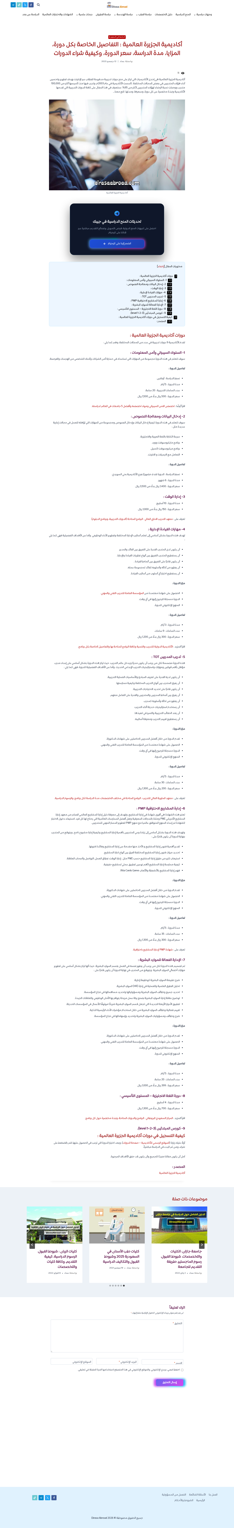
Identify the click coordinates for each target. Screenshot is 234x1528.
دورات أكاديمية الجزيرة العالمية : (157, 276)
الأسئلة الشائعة (197, 1495)
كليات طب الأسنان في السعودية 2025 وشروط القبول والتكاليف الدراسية (121, 1256)
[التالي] (32, 1245)
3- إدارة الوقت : (160, 288)
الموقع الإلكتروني (81, 1362)
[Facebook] (31, 4)
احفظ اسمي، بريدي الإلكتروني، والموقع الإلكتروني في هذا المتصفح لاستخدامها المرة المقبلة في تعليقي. (129, 1369)
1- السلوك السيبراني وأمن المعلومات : (148, 280)
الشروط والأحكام (184, 1500)
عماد (122, 61)
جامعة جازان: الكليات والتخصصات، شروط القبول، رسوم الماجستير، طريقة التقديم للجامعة (181, 1259)
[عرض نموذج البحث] (38, 5)
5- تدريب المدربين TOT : (156, 297)
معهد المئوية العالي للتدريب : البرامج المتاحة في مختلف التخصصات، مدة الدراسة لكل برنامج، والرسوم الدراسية (114, 798)
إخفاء (161, 267)
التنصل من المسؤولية (174, 1495)
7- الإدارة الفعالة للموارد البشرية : (151, 305)
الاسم (178, 1363)
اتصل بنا (213, 1495)
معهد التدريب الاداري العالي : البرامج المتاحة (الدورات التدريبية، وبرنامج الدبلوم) (132, 519)
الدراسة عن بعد (30, 15)
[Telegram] (225, 1520)
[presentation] (179, 1225)
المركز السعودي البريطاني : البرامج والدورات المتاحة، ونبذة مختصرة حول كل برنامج (129, 1118)
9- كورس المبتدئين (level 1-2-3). (150, 313)
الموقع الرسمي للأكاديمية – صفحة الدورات (146, 1143)
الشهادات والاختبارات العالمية (57, 15)
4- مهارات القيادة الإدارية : (155, 293)
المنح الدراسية (183, 15)
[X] (25, 4)
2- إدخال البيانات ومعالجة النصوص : (148, 284)
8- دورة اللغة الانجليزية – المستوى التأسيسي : (144, 309)
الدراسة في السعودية (117, 37)
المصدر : (163, 321)
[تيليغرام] (13, 4)
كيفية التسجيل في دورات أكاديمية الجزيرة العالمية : (147, 317)
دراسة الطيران (103, 15)
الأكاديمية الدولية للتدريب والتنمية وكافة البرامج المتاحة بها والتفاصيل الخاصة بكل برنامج (125, 647)
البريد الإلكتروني (128, 1362)
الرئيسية (200, 1500)
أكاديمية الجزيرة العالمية (172, 1173)
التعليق (177, 1324)
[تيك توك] (19, 4)
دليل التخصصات (163, 15)
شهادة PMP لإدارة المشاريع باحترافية (153, 950)
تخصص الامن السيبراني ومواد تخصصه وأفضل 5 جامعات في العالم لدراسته (133, 406)
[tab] (124, 1285)
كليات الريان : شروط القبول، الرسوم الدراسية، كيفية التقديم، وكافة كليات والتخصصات (57, 1259)
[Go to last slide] (202, 1245)
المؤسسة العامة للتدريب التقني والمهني (122, 593)
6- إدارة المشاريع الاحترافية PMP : (150, 301)
